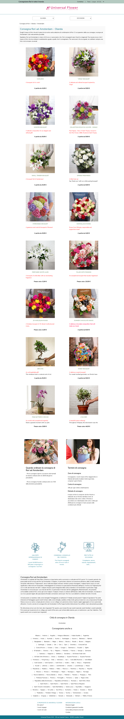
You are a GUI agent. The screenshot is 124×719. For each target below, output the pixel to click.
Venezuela (69, 696)
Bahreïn (89, 638)
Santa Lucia (69, 687)
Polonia (52, 678)
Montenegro (55, 672)
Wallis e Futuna (87, 696)
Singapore (88, 687)
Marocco (65, 669)
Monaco (46, 672)
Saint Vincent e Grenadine (42, 687)
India (52, 660)
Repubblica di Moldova (61, 681)
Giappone (50, 654)
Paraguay (83, 675)
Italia (72, 663)
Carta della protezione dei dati (75, 710)
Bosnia (67, 642)
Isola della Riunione (76, 660)
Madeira (44, 669)
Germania (88, 651)
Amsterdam (40, 24)
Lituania (69, 666)
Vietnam (77, 696)
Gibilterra (58, 654)
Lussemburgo (79, 666)
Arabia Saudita (75, 635)
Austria (57, 638)
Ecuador (79, 648)
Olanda (33, 24)
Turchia (68, 693)
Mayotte (89, 669)
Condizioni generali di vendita (74, 707)
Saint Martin (44, 684)
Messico (38, 672)
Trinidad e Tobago (50, 693)
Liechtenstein (60, 666)
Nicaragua (71, 672)
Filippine (57, 651)
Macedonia (36, 669)
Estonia (45, 651)
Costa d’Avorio (40, 648)
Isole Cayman (49, 663)
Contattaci (80, 2)
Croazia (50, 648)
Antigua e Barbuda (63, 635)
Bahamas (82, 638)
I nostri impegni (41, 707)
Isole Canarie (38, 663)
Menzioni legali (70, 705)
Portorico (69, 678)
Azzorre (74, 638)
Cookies (68, 712)
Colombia (73, 645)
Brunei (81, 642)
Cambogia (41, 645)
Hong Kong (45, 660)
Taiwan (90, 690)
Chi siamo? (40, 705)
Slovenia (35, 690)
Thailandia (40, 693)
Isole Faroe (59, 663)
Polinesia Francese (41, 678)
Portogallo (60, 678)
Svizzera (82, 690)
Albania (37, 635)
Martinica (73, 669)
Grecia (53, 657)
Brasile (74, 642)
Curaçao (63, 648)
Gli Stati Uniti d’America (41, 657)
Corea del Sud (82, 645)
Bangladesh (37, 642)
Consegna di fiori (25, 24)
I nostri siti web (41, 710)
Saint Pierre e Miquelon (78, 684)
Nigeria (78, 672)
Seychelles (79, 687)
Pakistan (67, 675)
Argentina (86, 635)
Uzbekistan (52, 696)
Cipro (65, 645)
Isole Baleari (88, 660)
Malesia (51, 669)
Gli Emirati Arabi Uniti (79, 654)
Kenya (79, 663)
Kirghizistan (86, 663)
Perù (89, 675)
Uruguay (43, 696)
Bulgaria (88, 642)
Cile (55, 645)
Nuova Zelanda (50, 675)
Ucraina (86, 693)
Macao (88, 666)
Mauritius (81, 669)
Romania (73, 681)
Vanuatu (60, 696)
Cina (60, 645)
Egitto (87, 648)
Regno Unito (85, 678)
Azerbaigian (65, 638)
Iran (66, 660)
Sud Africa (59, 690)
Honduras (36, 660)
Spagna (42, 690)
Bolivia (61, 642)
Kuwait (37, 666)
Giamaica (42, 654)
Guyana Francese (72, 657)
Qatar (76, 678)
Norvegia (86, 672)
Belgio (54, 642)
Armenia (35, 638)
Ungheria (35, 696)
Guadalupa (61, 657)
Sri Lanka (50, 690)
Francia (73, 651)
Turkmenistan (77, 693)
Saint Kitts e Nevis (84, 681)
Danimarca (71, 648)
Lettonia (44, 666)
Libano (52, 666)
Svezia (75, 690)
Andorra (44, 635)
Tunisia (61, 693)
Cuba (56, 648)
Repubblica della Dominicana (43, 681)
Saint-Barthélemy (58, 687)
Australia (49, 638)
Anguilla (52, 635)
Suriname (68, 690)
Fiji (51, 651)
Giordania (67, 654)
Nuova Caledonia (39, 675)
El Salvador (37, 651)
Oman (60, 675)
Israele (67, 663)
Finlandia (65, 651)
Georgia (80, 651)
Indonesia (60, 660)
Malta (58, 669)
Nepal (63, 672)
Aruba (42, 638)
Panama (74, 675)
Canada (49, 645)
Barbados (47, 642)
